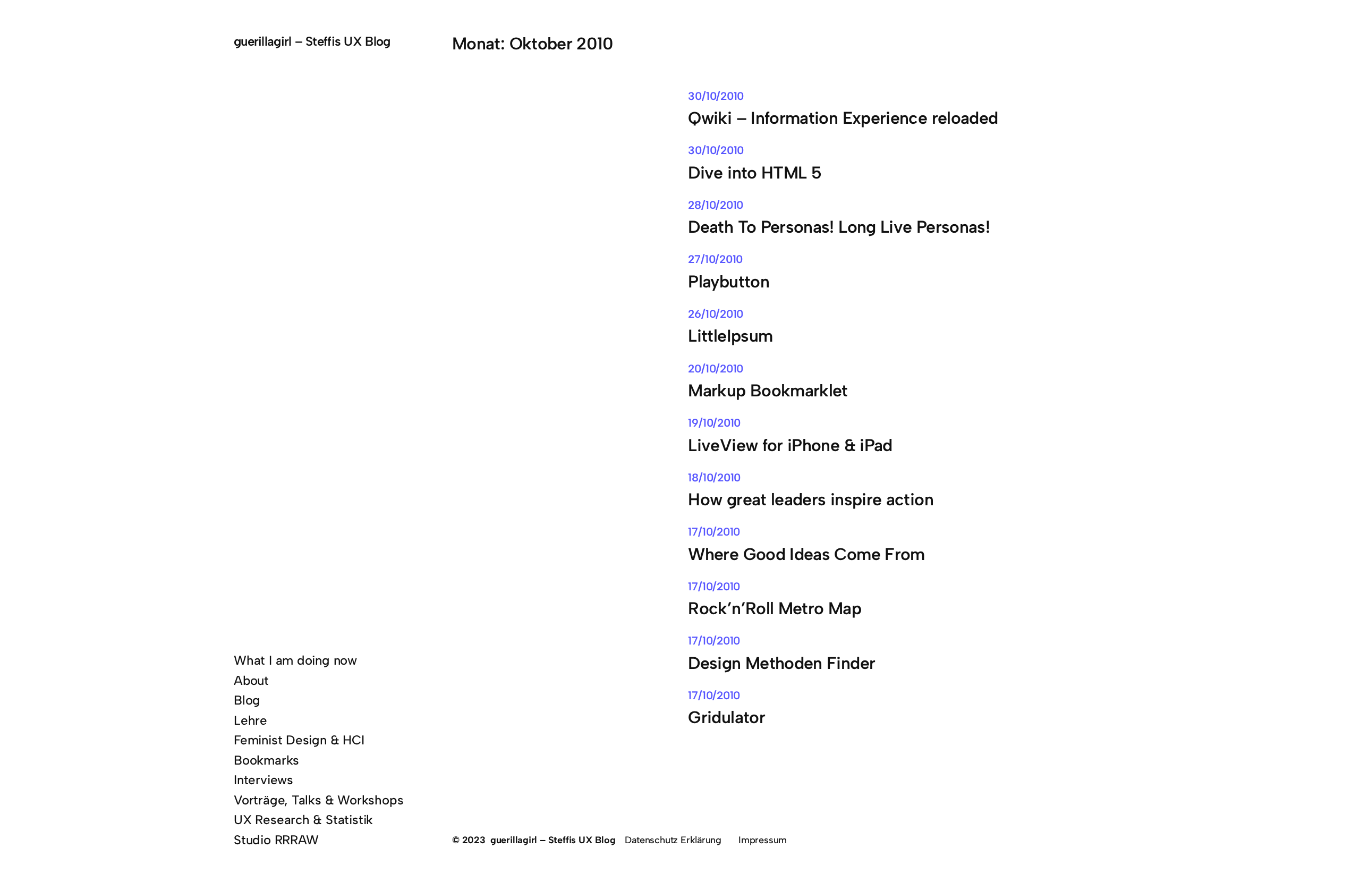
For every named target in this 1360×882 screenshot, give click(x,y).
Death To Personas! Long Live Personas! (839, 227)
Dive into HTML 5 (754, 173)
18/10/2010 (714, 477)
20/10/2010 (715, 368)
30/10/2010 (716, 96)
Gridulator (726, 717)
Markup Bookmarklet (767, 391)
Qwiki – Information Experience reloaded (843, 118)
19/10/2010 (714, 422)
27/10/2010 (715, 259)
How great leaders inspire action (810, 500)
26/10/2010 (715, 313)
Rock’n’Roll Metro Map (774, 608)
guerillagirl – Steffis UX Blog (312, 41)
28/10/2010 (715, 204)
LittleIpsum (730, 336)
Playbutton (728, 282)
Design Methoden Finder (781, 663)
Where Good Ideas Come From (806, 554)
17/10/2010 (714, 531)
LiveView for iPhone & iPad (790, 445)
